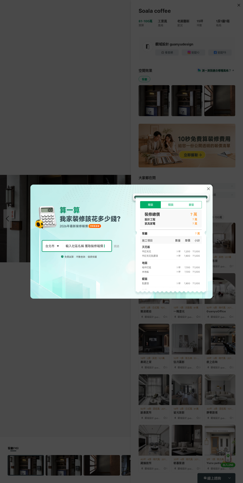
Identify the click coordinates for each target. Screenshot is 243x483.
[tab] (150, 204)
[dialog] (121, 242)
